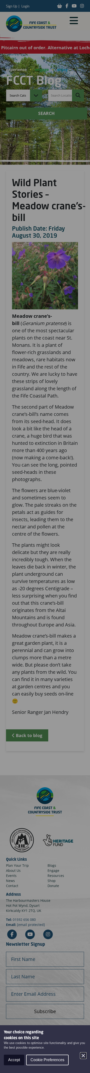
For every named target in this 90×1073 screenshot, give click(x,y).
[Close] (83, 1056)
